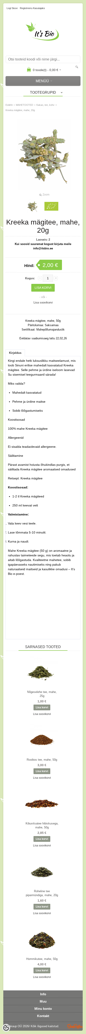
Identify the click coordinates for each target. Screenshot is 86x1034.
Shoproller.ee (75, 1026)
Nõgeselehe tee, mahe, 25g (42, 694)
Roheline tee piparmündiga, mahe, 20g (42, 893)
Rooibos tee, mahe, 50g (42, 759)
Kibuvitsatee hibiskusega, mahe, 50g (42, 825)
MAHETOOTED (24, 105)
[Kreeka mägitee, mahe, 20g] (51, 206)
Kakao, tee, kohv (45, 105)
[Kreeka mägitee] (32, 206)
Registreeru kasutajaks (32, 8)
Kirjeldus (15, 352)
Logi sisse (12, 8)
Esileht (9, 105)
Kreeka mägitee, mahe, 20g (20, 110)
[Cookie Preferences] (6, 1028)
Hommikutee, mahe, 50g (42, 959)
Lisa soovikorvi (43, 302)
